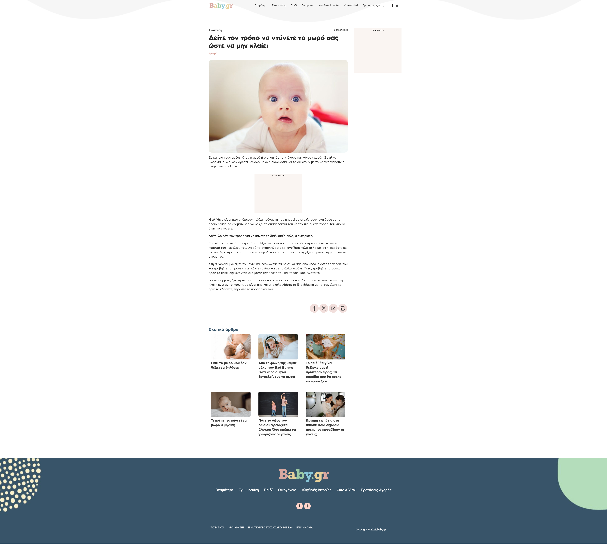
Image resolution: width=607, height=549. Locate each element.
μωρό (214, 53)
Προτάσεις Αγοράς (373, 5)
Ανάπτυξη (215, 30)
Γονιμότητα (261, 5)
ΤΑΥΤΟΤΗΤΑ (217, 527)
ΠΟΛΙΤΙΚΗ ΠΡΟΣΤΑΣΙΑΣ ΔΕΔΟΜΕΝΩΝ (270, 527)
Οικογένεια (308, 5)
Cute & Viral (351, 5)
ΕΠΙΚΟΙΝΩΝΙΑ (304, 527)
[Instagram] (397, 5)
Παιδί (294, 5)
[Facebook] (392, 5)
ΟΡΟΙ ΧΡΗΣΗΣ (236, 527)
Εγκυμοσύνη (279, 5)
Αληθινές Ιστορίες (329, 5)
